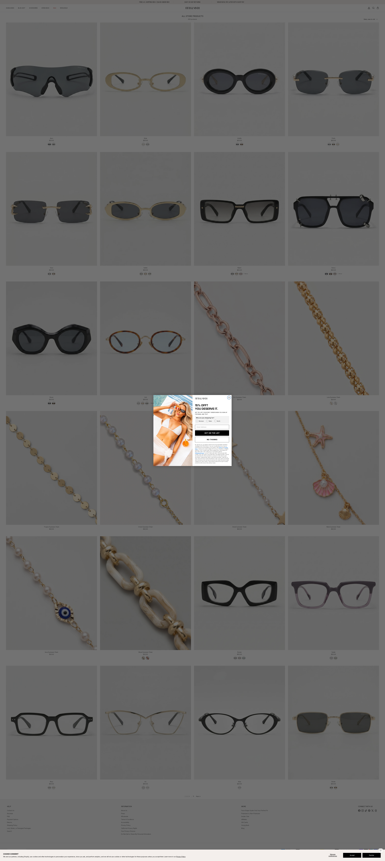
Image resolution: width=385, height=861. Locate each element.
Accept (352, 855)
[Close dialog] (229, 397)
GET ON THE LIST (212, 433)
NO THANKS (212, 440)
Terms (220, 447)
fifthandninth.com (199, 453)
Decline (371, 855)
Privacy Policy (181, 856)
